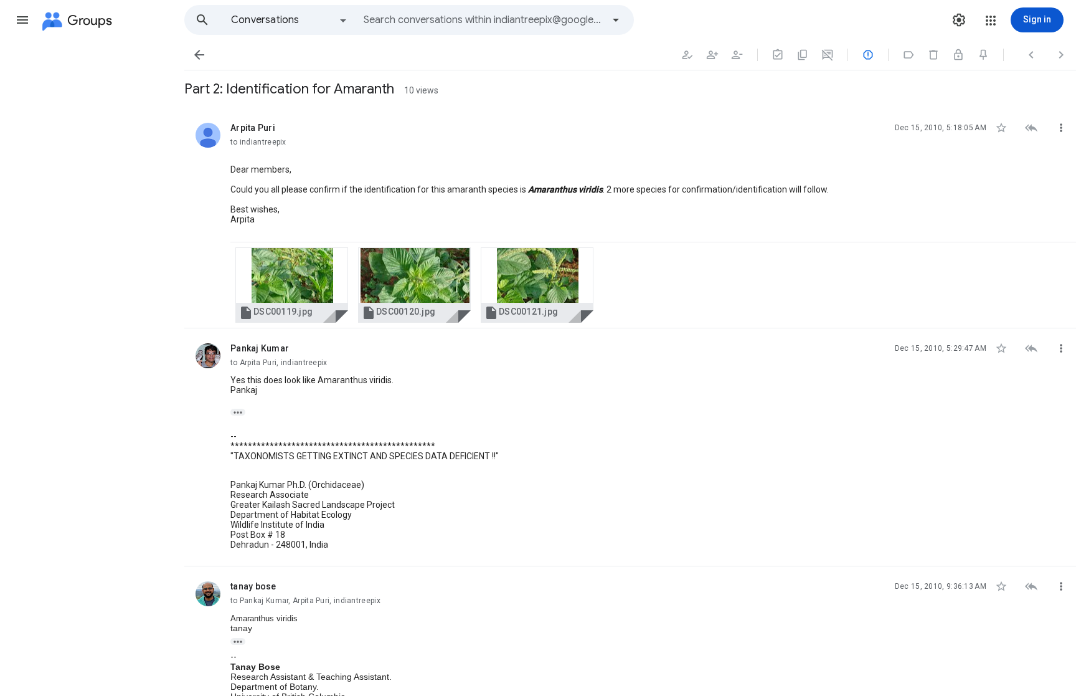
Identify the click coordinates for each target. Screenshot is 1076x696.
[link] (291, 285)
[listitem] (630, 218)
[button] (22, 20)
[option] (289, 20)
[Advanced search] (615, 20)
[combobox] (483, 20)
